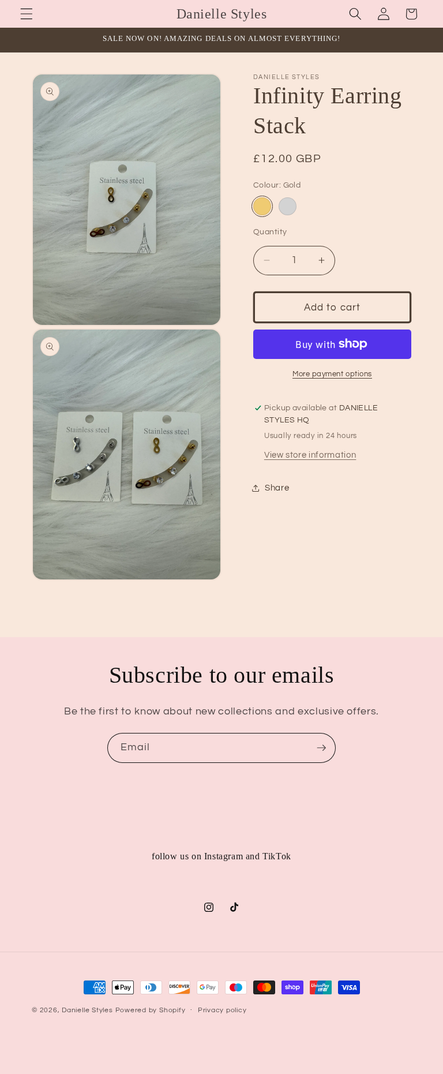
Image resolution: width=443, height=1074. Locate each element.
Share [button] (277, 487)
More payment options (332, 374)
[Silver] (287, 206)
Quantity (270, 231)
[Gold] (262, 206)
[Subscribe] (321, 748)
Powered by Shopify (150, 1010)
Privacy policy (222, 1010)
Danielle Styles (87, 1010)
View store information (310, 454)
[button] (26, 14)
